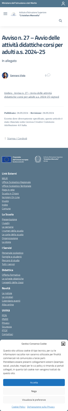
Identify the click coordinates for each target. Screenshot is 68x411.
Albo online (8, 304)
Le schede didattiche (13, 278)
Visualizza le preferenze (34, 400)
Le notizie (7, 293)
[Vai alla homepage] (13, 13)
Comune (6, 208)
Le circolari (7, 297)
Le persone (7, 227)
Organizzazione (10, 238)
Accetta (34, 382)
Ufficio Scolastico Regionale (16, 182)
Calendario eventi (11, 301)
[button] (63, 343)
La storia (6, 242)
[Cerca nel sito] (60, 21)
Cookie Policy (18, 407)
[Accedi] (63, 4)
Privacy (5, 323)
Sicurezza (7, 327)
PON (4, 315)
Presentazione (9, 219)
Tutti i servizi (8, 264)
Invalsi (5, 201)
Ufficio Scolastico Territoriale (16, 186)
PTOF (5, 330)
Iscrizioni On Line (11, 197)
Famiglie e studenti (12, 256)
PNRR (5, 319)
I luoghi (5, 223)
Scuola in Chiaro (10, 193)
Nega (34, 391)
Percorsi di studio (10, 260)
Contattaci (7, 334)
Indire (5, 205)
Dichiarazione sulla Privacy (41, 407)
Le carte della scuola (12, 234)
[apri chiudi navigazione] (5, 14)
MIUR (5, 178)
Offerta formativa (11, 275)
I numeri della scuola (12, 231)
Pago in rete (8, 190)
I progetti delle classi (12, 282)
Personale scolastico (12, 253)
